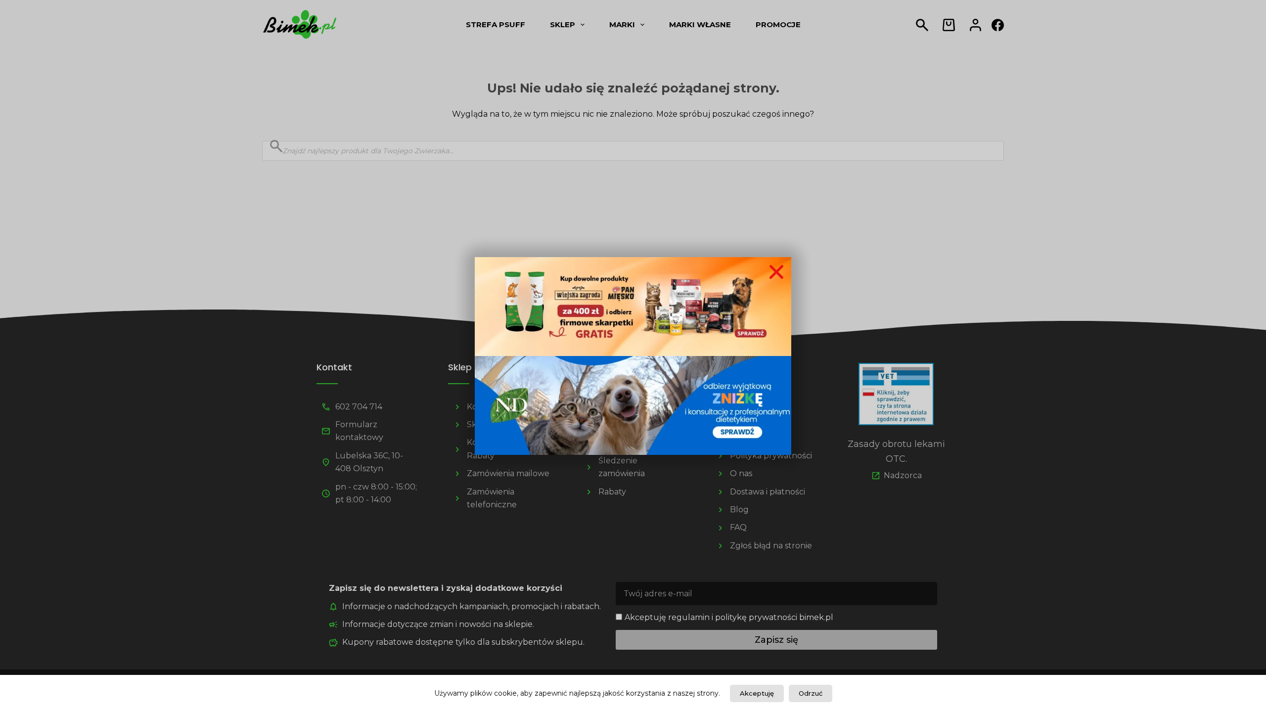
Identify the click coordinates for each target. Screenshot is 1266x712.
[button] (776, 272)
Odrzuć (810, 693)
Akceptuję (757, 693)
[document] (633, 356)
